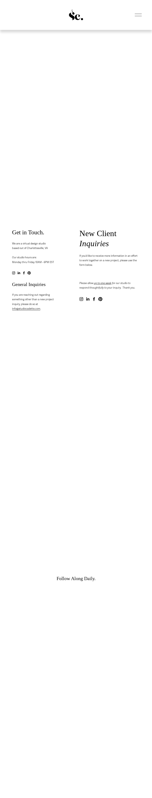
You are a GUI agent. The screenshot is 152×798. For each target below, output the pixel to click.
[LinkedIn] (18, 273)
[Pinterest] (29, 273)
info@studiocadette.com (26, 308)
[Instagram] (13, 273)
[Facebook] (24, 273)
